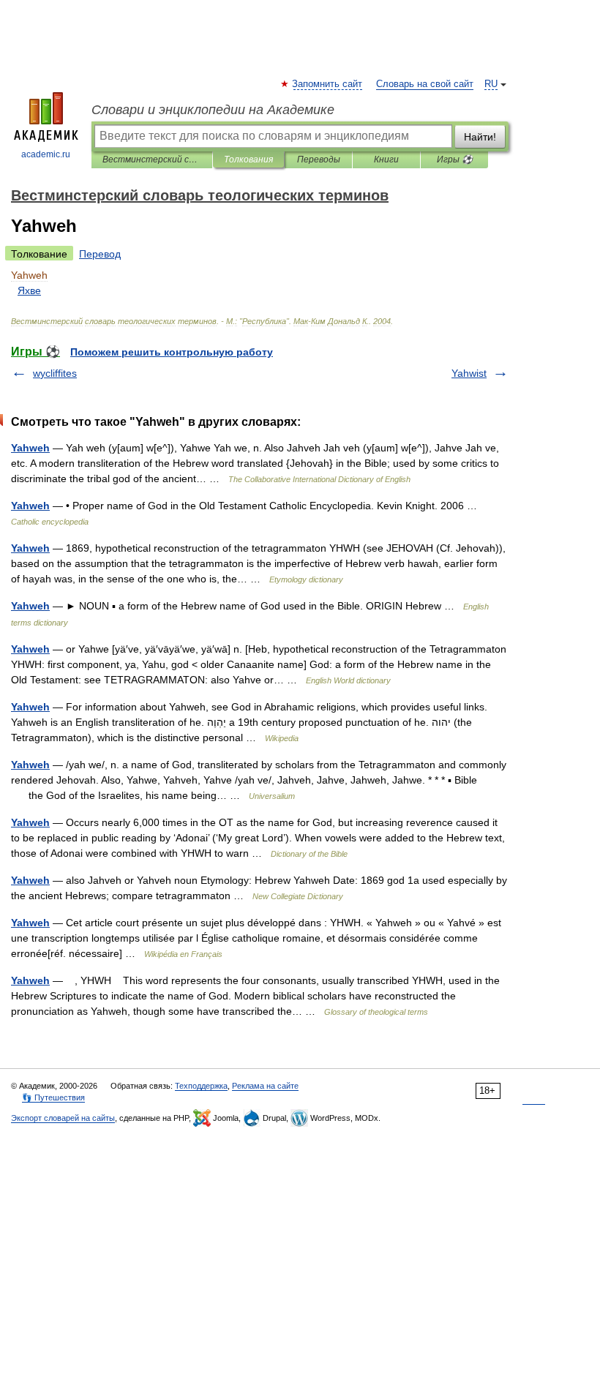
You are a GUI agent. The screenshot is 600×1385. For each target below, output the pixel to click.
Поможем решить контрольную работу (171, 352)
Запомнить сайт (327, 84)
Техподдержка (201, 1085)
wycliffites (55, 373)
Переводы (318, 159)
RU (491, 84)
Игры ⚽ (455, 159)
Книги (386, 159)
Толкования (248, 159)
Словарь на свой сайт (424, 84)
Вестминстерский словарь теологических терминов (151, 159)
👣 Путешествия (53, 1097)
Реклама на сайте (265, 1085)
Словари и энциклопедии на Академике (212, 109)
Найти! (480, 137)
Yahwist (469, 373)
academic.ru (45, 154)
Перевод (100, 254)
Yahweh (30, 448)
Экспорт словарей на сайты (63, 1118)
